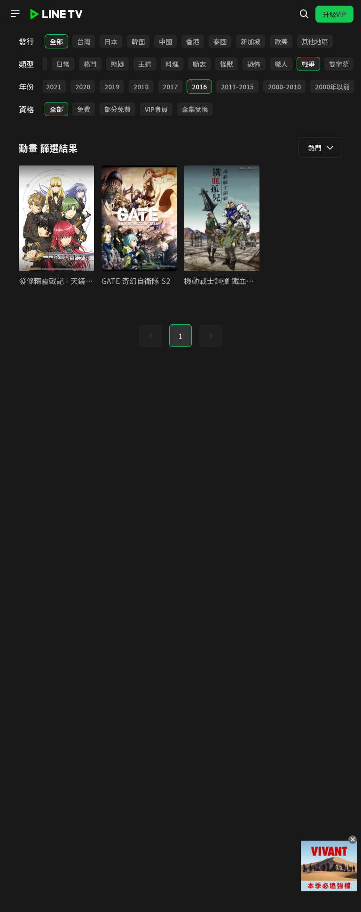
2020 (82, 86)
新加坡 (250, 41)
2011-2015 (237, 86)
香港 (192, 41)
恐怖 (253, 64)
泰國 (220, 41)
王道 (144, 64)
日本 (111, 41)
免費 (83, 109)
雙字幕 (339, 64)
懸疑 (117, 64)
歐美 (281, 41)
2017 (170, 86)
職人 (281, 64)
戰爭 (308, 64)
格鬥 (90, 64)
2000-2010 (284, 86)
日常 (63, 64)
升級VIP (334, 14)
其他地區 (315, 41)
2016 (199, 86)
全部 (56, 41)
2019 (111, 86)
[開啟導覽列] (15, 13)
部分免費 (117, 109)
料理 (172, 64)
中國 (165, 41)
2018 (141, 86)
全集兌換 (195, 109)
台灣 (83, 41)
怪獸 (226, 64)
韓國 (138, 41)
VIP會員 (156, 109)
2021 (53, 86)
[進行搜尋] (304, 14)
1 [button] (180, 336)
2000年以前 (332, 86)
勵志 (199, 64)
